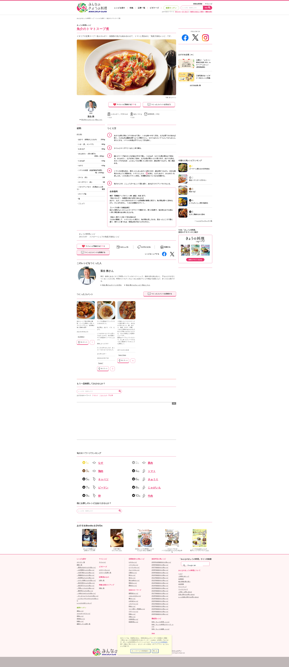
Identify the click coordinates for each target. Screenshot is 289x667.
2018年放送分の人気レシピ (160, 596)
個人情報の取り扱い (184, 581)
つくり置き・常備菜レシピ (137, 609)
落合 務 (91, 116)
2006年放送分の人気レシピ (160, 565)
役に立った (83, 342)
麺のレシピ (132, 598)
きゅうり (153, 479)
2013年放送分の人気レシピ (160, 583)
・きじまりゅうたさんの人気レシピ (87, 596)
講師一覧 (79, 565)
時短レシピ (132, 606)
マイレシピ (208, 4)
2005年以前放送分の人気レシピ (161, 562)
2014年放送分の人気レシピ (160, 585)
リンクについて (183, 589)
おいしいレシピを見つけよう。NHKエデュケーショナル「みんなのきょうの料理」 (92, 8)
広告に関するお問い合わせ (186, 594)
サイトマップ (182, 587)
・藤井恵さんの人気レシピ (85, 591)
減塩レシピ (80, 611)
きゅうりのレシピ (134, 570)
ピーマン (103, 487)
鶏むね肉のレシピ (134, 580)
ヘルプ (180, 574)
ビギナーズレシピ (104, 570)
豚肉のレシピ (133, 585)
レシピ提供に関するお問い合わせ (188, 597)
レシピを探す (119, 8)
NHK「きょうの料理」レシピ (160, 622)
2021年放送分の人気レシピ (160, 604)
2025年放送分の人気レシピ (160, 614)
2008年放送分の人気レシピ (160, 570)
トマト (152, 471)
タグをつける (146, 247)
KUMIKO (81, 337)
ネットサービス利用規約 (159, 642)
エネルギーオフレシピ (83, 613)
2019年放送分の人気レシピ (160, 598)
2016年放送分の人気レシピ (160, 591)
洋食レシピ (132, 617)
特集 (131, 8)
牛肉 (150, 495)
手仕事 (110, 395)
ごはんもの (103, 395)
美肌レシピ (80, 616)
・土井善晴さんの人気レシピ (85, 570)
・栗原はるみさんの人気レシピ (86, 567)
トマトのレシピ (133, 565)
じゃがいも (154, 487)
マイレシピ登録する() (126, 104)
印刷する (167, 247)
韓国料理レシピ (133, 622)
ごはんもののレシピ (135, 596)
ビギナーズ (154, 8)
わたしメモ (124, 247)
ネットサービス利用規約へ (140, 651)
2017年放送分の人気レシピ (160, 593)
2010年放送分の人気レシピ (160, 575)
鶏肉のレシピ (133, 583)
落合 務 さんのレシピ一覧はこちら (91, 119)
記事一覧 (141, 8)
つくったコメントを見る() (161, 104)
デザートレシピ (133, 611)
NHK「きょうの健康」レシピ (160, 629)
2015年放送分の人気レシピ (160, 588)
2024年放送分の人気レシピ (160, 611)
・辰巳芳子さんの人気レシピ (85, 585)
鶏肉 (100, 471)
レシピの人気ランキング (84, 603)
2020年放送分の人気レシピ (160, 601)
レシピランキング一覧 (204, 221)
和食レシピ (132, 614)
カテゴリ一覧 (81, 562)
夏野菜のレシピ (133, 593)
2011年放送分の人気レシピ (160, 578)
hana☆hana (122, 355)
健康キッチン (171, 8)
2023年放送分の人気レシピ (160, 609)
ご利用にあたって (183, 576)
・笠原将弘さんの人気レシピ (85, 578)
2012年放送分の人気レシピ (160, 580)
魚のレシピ (132, 578)
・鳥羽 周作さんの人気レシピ (86, 583)
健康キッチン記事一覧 (83, 624)
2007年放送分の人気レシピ (160, 567)
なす (100, 462)
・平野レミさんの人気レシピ (85, 588)
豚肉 (150, 462)
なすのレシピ (133, 562)
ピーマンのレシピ (134, 567)
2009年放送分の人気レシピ (160, 572)
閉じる (155, 651)
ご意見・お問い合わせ (185, 592)
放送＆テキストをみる (195, 259)
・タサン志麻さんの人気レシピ (86, 580)
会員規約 (181, 579)
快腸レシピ (80, 621)
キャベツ (103, 479)
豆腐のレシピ (133, 572)
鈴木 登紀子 (185, 12)
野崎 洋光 (178, 12)
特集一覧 (101, 588)
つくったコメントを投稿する (94, 252)
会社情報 (181, 584)
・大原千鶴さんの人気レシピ (85, 572)
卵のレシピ (132, 575)
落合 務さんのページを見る (112, 285)
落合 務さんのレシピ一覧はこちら (138, 285)
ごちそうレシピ (133, 604)
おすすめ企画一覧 (195, 85)
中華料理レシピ (133, 619)
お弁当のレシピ (133, 601)
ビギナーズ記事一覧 (105, 572)
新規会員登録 (197, 4)
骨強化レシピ (81, 619)
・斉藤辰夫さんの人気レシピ (85, 575)
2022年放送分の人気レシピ (160, 606)
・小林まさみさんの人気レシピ (86, 593)
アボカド (95, 395)
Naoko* (100, 363)
